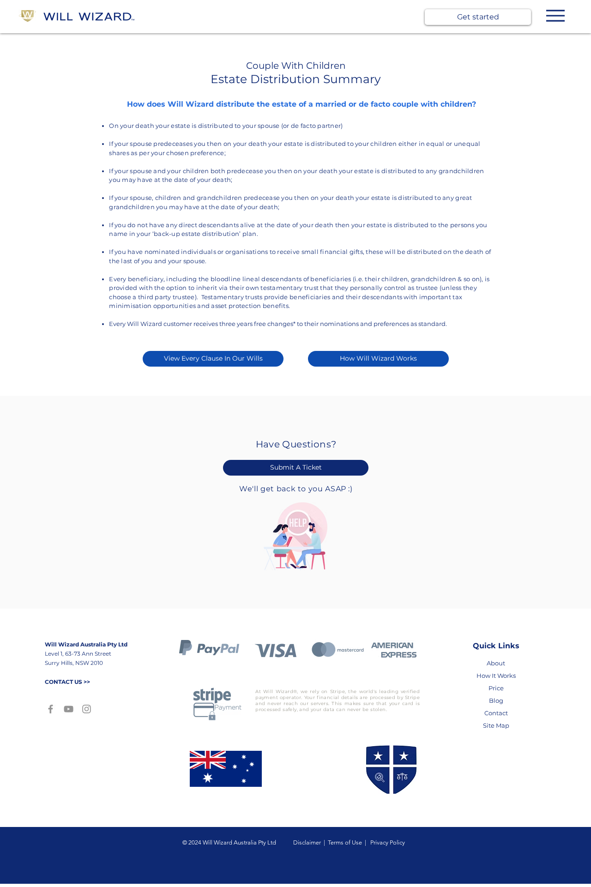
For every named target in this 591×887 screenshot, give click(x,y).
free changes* (275, 323)
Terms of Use (346, 842)
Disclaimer (308, 842)
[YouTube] (68, 709)
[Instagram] (86, 709)
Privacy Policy (387, 842)
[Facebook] (50, 709)
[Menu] (555, 15)
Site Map (496, 725)
